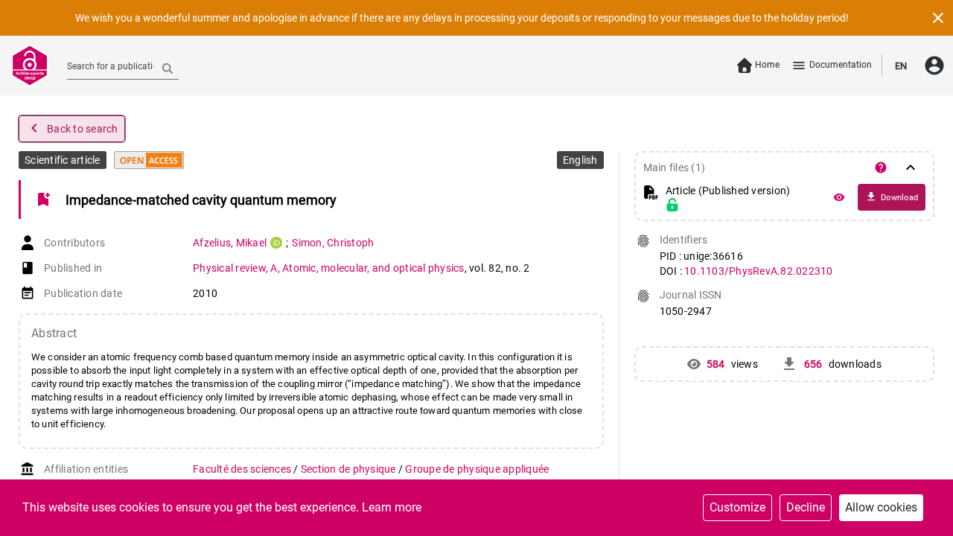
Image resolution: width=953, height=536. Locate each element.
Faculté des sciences (243, 469)
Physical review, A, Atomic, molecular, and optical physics (329, 268)
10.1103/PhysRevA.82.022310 (758, 271)
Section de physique (349, 469)
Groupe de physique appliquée (477, 469)
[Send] (167, 68)
